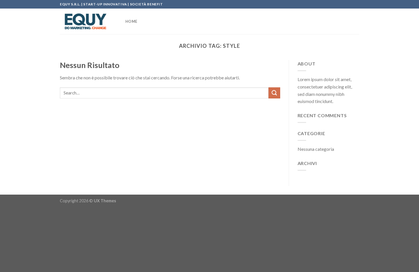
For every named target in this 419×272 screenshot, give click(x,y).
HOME (131, 21)
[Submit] (274, 92)
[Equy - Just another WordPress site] (88, 21)
